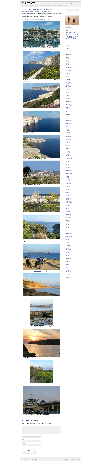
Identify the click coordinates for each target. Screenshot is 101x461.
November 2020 (68, 138)
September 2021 (69, 123)
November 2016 (68, 199)
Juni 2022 (67, 110)
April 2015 (67, 226)
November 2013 (68, 248)
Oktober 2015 (68, 217)
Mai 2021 (67, 129)
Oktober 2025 (68, 55)
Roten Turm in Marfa (37, 271)
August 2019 (68, 160)
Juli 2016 (67, 205)
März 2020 (68, 149)
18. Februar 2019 (25, 11)
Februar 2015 (68, 229)
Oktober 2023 (68, 86)
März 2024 (68, 79)
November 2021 (68, 120)
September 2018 (69, 173)
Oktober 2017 (68, 183)
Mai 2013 (67, 255)
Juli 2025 (67, 58)
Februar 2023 (68, 98)
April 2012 (67, 264)
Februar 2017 (68, 195)
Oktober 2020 (68, 139)
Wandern (43, 5)
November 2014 (68, 233)
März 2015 (68, 227)
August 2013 (68, 251)
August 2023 (68, 89)
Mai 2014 (67, 242)
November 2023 (68, 85)
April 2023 (67, 95)
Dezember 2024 (68, 67)
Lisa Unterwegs (28, 3)
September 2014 (69, 236)
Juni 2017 (67, 189)
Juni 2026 (67, 45)
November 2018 (68, 170)
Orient (29, 5)
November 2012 (68, 258)
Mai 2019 (67, 164)
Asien (26, 5)
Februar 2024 (68, 80)
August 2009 (68, 273)
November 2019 (68, 155)
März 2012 (68, 265)
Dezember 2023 (68, 83)
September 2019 (69, 158)
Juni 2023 (67, 92)
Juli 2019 (67, 161)
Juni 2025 (67, 60)
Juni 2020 (67, 145)
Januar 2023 (68, 99)
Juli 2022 (67, 108)
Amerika (22, 5)
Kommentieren (30, 11)
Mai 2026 (67, 47)
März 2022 (68, 114)
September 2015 (69, 218)
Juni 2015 (67, 223)
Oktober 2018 (68, 171)
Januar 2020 (68, 152)
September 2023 (69, 88)
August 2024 (68, 73)
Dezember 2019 (68, 154)
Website (23, 443)
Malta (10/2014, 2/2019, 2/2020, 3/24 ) (44, 11)
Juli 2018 (67, 176)
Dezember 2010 (68, 270)
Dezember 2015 (68, 214)
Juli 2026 (67, 44)
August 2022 (68, 107)
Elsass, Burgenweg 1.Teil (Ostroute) (72, 38)
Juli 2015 (67, 221)
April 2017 (67, 192)
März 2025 (68, 64)
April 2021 (67, 130)
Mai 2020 (67, 146)
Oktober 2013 (68, 249)
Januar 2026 (68, 51)
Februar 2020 (68, 151)
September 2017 (69, 185)
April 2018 (67, 177)
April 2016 (67, 210)
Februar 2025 (68, 66)
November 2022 (68, 102)
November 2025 (68, 54)
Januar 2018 (68, 180)
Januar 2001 (68, 274)
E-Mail (23, 439)
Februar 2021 (68, 133)
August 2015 (68, 220)
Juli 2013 (67, 252)
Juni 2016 (67, 207)
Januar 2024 (68, 82)
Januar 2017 (68, 196)
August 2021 (68, 124)
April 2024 (67, 77)
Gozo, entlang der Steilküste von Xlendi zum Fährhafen (38, 9)
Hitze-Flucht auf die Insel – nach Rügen (72, 34)
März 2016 (68, 211)
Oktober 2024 (68, 70)
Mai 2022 (67, 111)
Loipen (65, 5)
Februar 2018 (68, 179)
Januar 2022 (68, 117)
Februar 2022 (68, 116)
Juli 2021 (67, 126)
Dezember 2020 (68, 136)
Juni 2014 (67, 240)
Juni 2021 (67, 127)
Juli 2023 (67, 91)
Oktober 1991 (68, 277)
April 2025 (67, 63)
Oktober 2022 (68, 104)
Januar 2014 (68, 246)
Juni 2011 (67, 267)
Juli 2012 (67, 262)
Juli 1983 (67, 279)
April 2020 (67, 148)
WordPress (77, 459)
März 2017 (68, 193)
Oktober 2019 (68, 157)
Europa (32, 5)
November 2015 (68, 215)
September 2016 (69, 202)
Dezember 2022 (68, 101)
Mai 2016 (67, 208)
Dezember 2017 (68, 182)
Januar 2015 (68, 230)
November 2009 (68, 271)
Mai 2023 (67, 94)
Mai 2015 (67, 224)
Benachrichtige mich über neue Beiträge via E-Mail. (30, 450)
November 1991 (68, 276)
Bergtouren (54, 5)
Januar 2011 (68, 268)
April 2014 (67, 243)
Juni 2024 (67, 76)
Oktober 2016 (68, 201)
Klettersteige (60, 5)
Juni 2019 (67, 163)
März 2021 (68, 132)
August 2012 (68, 261)
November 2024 (68, 69)
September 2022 (69, 105)
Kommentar (24, 425)
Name (23, 435)
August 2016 (68, 204)
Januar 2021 (68, 135)
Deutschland (38, 5)
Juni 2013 (67, 254)
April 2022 (67, 113)
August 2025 (68, 57)
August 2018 (68, 174)
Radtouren (48, 5)
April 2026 (67, 48)
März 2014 (68, 245)
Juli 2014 (67, 239)
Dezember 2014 (68, 232)
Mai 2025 (67, 61)
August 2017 (68, 186)
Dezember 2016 (68, 198)
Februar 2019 (68, 167)
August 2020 (68, 142)
